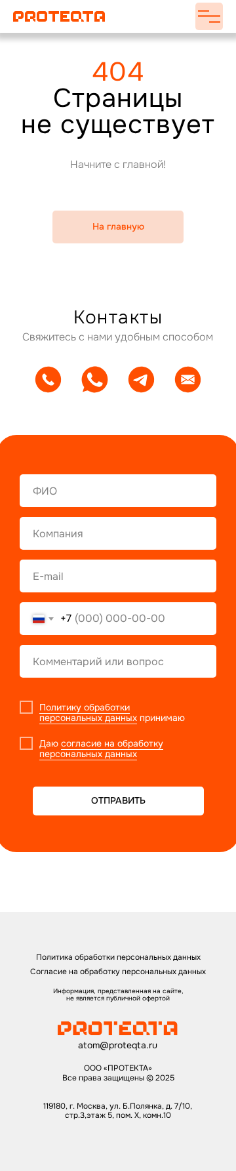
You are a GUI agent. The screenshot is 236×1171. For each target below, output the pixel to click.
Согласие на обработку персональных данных (118, 971)
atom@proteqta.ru (117, 1045)
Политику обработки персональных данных (88, 712)
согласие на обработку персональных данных (101, 748)
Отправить (118, 800)
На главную (118, 226)
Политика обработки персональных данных (118, 957)
